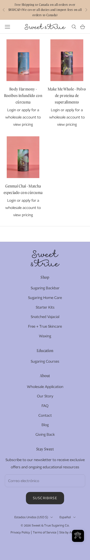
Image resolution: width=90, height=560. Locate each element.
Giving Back (45, 434)
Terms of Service (44, 532)
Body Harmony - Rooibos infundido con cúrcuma (23, 95)
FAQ (45, 405)
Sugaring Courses (45, 361)
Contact (45, 415)
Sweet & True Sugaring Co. (51, 525)
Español (65, 517)
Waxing (45, 336)
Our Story (45, 396)
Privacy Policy (20, 532)
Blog (45, 424)
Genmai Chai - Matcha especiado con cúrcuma (23, 189)
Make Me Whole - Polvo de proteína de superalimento (67, 95)
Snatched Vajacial (45, 316)
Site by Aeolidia (70, 532)
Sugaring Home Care (45, 297)
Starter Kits (45, 307)
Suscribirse (45, 498)
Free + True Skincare (45, 326)
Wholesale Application (45, 386)
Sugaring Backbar (45, 288)
